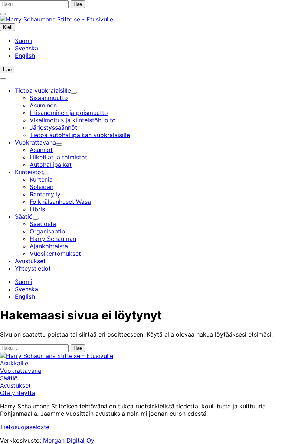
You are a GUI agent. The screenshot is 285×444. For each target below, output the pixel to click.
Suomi (23, 40)
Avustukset (15, 385)
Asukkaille (14, 363)
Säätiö (9, 378)
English (25, 55)
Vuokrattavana (20, 370)
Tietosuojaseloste (24, 427)
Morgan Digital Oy (68, 440)
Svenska (26, 48)
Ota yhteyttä (17, 393)
